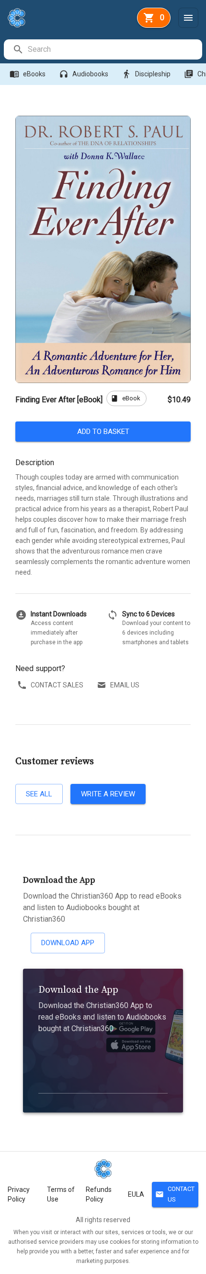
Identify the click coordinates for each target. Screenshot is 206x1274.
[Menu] (188, 18)
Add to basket (103, 431)
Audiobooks (83, 74)
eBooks (28, 74)
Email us (124, 685)
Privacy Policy (19, 1194)
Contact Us (175, 1194)
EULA (136, 1194)
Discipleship (146, 74)
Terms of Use (61, 1194)
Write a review (108, 794)
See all (39, 794)
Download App (67, 942)
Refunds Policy (99, 1194)
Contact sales (57, 685)
